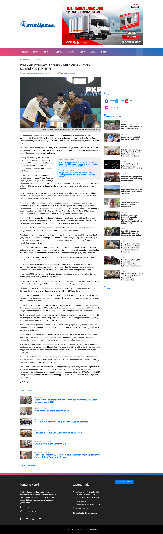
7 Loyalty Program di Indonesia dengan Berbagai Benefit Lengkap (131, 166)
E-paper (103, 52)
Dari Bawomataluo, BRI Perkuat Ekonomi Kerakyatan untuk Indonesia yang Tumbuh (131, 263)
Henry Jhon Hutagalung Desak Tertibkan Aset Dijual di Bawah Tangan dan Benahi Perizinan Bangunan (130, 248)
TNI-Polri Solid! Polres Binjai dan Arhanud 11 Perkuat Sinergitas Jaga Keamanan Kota (132, 277)
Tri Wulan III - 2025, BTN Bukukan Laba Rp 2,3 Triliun (58, 432)
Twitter (122, 101)
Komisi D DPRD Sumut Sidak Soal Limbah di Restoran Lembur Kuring (131, 233)
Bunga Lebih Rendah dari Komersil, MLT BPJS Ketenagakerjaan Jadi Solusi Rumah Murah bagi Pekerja (77, 175)
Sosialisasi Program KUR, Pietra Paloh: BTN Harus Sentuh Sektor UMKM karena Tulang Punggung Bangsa (67, 455)
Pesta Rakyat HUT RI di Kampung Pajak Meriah (130, 138)
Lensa (93, 52)
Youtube (132, 101)
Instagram (112, 107)
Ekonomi (37, 59)
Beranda (25, 52)
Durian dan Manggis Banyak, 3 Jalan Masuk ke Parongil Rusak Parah (131, 126)
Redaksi (26, 507)
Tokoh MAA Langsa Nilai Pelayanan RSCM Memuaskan (130, 204)
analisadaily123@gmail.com (86, 513)
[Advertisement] (123, 73)
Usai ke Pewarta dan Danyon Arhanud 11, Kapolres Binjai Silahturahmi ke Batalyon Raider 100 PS (131, 219)
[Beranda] (37, 24)
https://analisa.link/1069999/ (65, 73)
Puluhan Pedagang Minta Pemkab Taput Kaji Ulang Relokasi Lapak (131, 178)
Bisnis (46, 52)
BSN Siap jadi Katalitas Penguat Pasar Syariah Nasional (61, 421)
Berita (36, 52)
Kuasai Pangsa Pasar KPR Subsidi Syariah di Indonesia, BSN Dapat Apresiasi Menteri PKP (65, 400)
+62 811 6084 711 (82, 509)
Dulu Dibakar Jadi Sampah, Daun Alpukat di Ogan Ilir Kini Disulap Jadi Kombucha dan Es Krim (132, 153)
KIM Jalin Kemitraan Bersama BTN (50, 443)
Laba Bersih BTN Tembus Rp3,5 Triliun (51, 410)
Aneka (83, 52)
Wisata (72, 52)
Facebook (111, 101)
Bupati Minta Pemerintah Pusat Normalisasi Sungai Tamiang (131, 191)
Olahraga (58, 52)
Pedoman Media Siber (32, 511)
